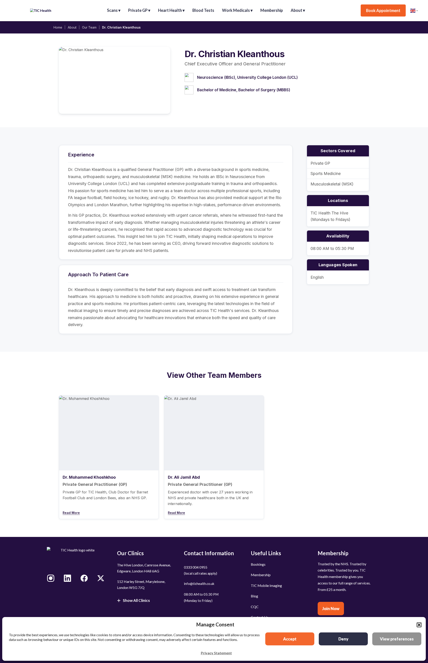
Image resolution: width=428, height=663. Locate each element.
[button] (419, 625)
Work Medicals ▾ (237, 10)
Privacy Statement (216, 653)
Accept (289, 638)
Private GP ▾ (139, 10)
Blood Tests (203, 10)
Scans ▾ (113, 10)
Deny (343, 638)
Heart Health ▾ (171, 10)
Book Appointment (383, 10)
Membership (271, 10)
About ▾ (298, 10)
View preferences (397, 638)
